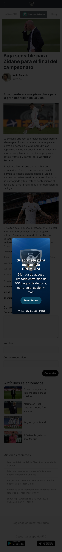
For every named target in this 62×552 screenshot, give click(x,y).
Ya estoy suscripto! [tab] (31, 310)
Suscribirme (31, 300)
